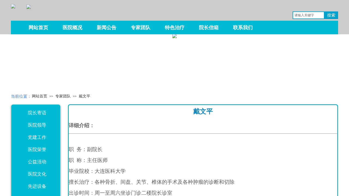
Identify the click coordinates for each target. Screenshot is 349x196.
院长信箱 (209, 27)
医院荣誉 (37, 149)
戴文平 (84, 96)
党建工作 (37, 137)
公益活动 (37, 161)
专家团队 (63, 96)
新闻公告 (106, 27)
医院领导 (37, 125)
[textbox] (308, 15)
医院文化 (37, 174)
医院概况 (72, 27)
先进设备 (37, 186)
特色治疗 (175, 27)
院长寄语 (37, 112)
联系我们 (243, 27)
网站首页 (39, 96)
